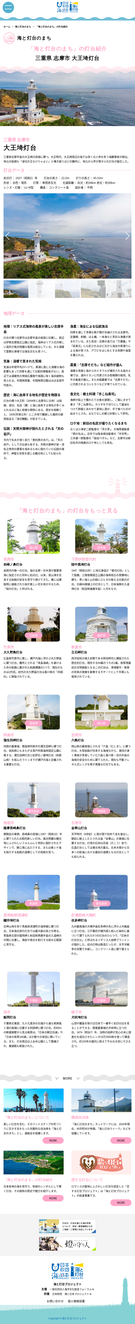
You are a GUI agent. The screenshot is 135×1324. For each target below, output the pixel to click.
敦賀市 (76, 647)
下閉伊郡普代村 (83, 559)
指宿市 (9, 823)
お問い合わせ (55, 1301)
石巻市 (76, 823)
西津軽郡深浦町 (16, 915)
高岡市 (9, 559)
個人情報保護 (76, 1301)
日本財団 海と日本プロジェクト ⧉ (71, 1294)
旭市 (7, 1012)
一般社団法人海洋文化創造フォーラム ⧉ (72, 1289)
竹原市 (9, 647)
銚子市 (76, 1012)
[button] (127, 236)
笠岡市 (76, 735)
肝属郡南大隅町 (83, 915)
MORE (53, 1140)
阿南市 (9, 735)
